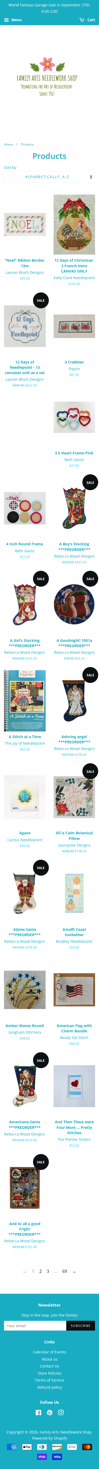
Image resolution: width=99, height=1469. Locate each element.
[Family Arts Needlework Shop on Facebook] (38, 1413)
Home (8, 144)
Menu (16, 19)
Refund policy (49, 1387)
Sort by (10, 167)
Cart (90, 19)
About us (50, 1359)
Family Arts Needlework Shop (65, 1432)
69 (64, 1271)
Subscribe (81, 1325)
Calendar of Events (49, 1351)
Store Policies (49, 1373)
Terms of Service (49, 1380)
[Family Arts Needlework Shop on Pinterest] (50, 1413)
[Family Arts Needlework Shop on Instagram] (61, 1413)
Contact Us (49, 1366)
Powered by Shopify (49, 1438)
